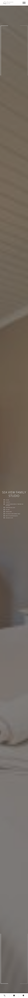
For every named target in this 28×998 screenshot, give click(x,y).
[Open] (24, 3)
